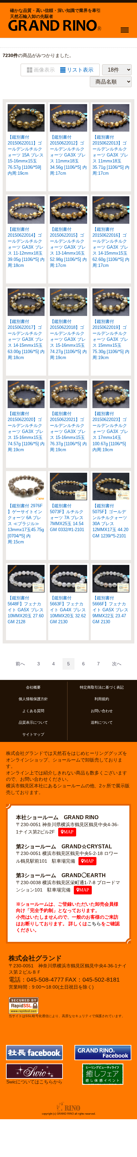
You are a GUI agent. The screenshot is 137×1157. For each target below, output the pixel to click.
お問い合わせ (102, 711)
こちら (94, 923)
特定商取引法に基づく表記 (102, 687)
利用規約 (101, 699)
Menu (126, 26)
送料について (102, 722)
